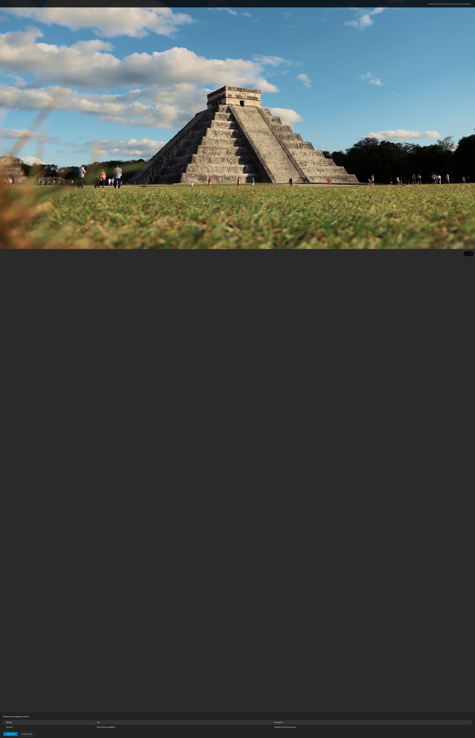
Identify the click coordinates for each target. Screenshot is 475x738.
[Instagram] (17, 4)
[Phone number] (5, 4)
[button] (465, 253)
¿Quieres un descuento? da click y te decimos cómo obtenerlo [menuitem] (449, 4)
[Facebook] (13, 4)
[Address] (9, 4)
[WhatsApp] (20, 4)
